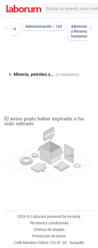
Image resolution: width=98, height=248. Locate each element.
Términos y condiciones (49, 223)
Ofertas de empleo (49, 229)
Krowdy (74, 216)
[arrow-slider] (7, 28)
